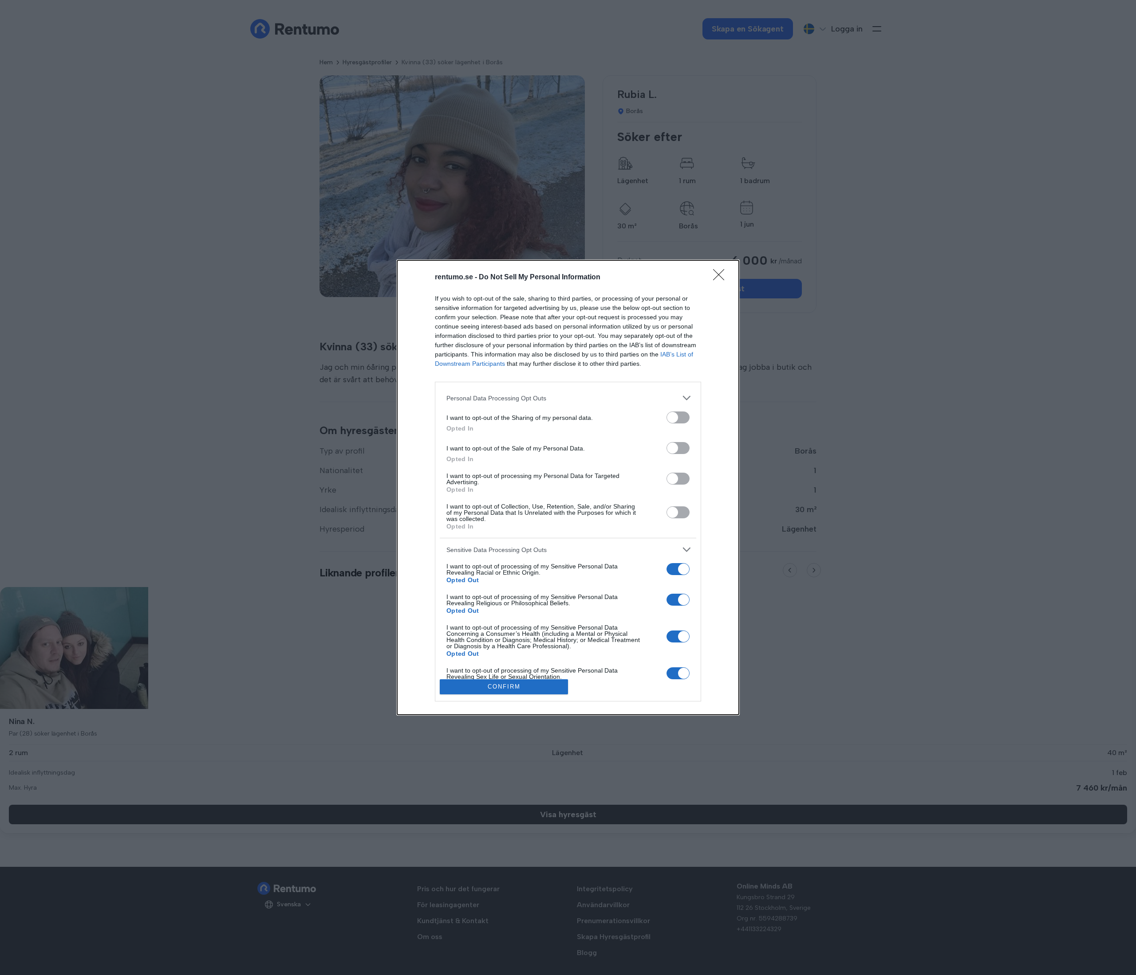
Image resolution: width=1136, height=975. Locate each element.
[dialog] (568, 487)
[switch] (678, 417)
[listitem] (568, 398)
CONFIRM (504, 686)
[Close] (721, 277)
